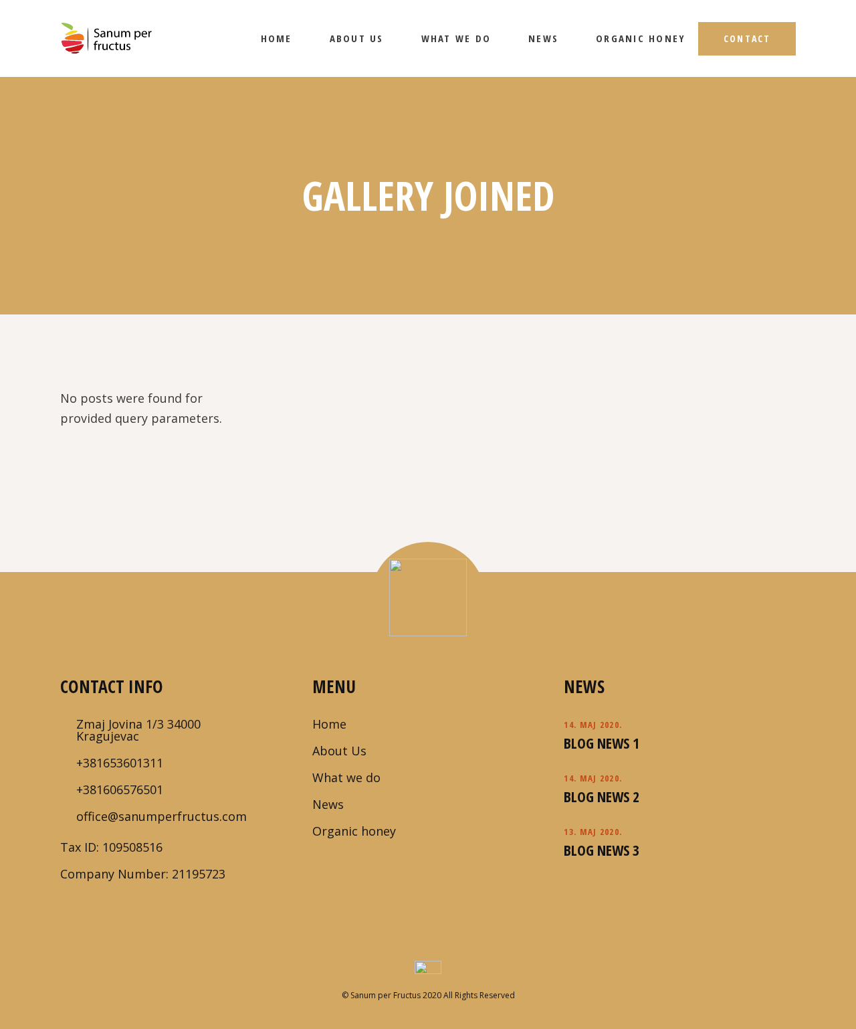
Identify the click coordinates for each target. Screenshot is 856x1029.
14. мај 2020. (593, 725)
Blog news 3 (601, 850)
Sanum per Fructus (384, 995)
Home (329, 724)
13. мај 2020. (593, 832)
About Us (339, 751)
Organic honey (354, 831)
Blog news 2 (601, 796)
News (328, 804)
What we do (346, 777)
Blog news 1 (601, 743)
